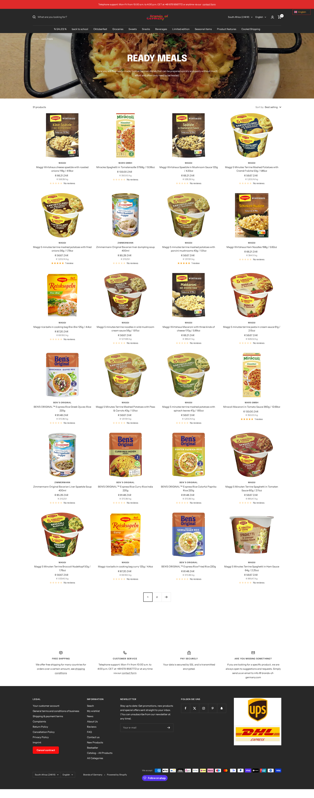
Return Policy (40, 726)
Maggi (62, 163)
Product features (226, 29)
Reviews (91, 726)
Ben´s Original (62, 402)
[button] (302, 12)
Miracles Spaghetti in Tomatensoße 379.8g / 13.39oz (125, 167)
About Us (92, 721)
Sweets (133, 29)
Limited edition (181, 29)
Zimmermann (125, 243)
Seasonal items (203, 29)
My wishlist (93, 711)
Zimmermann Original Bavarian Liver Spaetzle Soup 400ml (62, 488)
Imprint (37, 742)
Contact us (93, 737)
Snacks (146, 29)
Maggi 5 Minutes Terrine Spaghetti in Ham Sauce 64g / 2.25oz (251, 568)
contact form (209, 4)
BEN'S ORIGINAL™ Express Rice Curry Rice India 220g (125, 488)
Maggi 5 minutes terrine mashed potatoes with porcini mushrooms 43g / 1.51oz (188, 248)
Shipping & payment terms (48, 716)
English (259, 17)
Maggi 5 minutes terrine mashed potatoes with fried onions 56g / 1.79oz (62, 248)
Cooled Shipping (250, 29)
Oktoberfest (100, 29)
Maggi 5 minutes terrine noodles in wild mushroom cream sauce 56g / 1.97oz (125, 328)
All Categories (95, 758)
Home (36, 38)
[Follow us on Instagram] (203, 708)
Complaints (39, 721)
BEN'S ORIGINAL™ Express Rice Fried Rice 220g (188, 566)
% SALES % (60, 29)
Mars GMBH (125, 163)
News (90, 716)
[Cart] (279, 17)
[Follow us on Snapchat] (221, 708)
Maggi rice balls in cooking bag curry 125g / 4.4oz (125, 566)
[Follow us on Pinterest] (212, 708)
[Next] (166, 597)
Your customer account (46, 705)
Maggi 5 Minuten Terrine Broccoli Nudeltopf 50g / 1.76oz (62, 568)
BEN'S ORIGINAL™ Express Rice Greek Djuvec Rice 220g (62, 408)
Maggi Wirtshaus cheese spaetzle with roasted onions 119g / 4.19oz (62, 169)
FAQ (89, 732)
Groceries (117, 29)
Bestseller (92, 747)
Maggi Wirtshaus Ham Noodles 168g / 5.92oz (252, 247)
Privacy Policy (41, 737)
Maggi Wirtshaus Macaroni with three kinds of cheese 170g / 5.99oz (189, 328)
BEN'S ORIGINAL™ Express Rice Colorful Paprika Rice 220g (188, 488)
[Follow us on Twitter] (194, 708)
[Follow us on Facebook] (185, 708)
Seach (90, 705)
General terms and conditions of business (56, 711)
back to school (80, 29)
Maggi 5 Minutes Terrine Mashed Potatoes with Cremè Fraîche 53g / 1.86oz (251, 169)
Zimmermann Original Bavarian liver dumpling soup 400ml (125, 248)
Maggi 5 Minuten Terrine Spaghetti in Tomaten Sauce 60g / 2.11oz (251, 488)
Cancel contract (46, 750)
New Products (95, 742)
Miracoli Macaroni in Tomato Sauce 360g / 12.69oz (251, 406)
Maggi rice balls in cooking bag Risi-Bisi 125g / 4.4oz (62, 326)
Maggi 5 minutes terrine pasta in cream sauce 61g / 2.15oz (251, 328)
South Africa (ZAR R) (238, 17)
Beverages (161, 29)
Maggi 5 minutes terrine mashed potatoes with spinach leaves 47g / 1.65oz (188, 408)
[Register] (168, 727)
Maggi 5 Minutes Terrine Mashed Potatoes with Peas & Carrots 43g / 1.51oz (125, 408)
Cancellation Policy (44, 732)
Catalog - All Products (99, 752)
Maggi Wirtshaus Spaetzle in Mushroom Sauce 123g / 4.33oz (188, 169)
